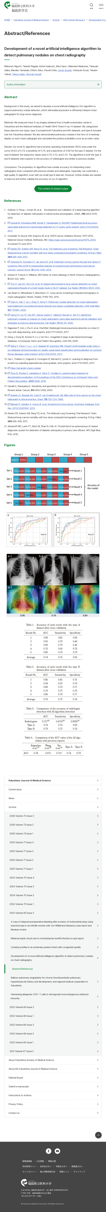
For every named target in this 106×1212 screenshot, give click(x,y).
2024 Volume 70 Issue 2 (22, 895)
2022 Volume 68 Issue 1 (22, 1042)
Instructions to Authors (20, 1095)
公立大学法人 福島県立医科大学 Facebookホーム (48, 1151)
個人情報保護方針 (47, 1171)
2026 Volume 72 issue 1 (21, 833)
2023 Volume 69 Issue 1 (22, 1016)
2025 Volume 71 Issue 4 (22, 842)
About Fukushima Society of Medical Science (31, 1060)
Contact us (14, 1113)
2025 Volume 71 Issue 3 (22, 851)
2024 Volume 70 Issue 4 (22, 877)
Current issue (15, 789)
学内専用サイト (29, 1166)
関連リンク (64, 1171)
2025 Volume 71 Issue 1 (21, 868)
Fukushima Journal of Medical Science (30, 780)
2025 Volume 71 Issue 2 (21, 860)
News (11, 798)
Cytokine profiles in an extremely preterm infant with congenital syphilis (46, 947)
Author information (16, 84)
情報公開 (52, 1161)
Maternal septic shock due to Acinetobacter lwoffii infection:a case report (47, 938)
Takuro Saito (18, 74)
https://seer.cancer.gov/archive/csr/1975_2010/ (72, 239)
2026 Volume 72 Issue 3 (22, 816)
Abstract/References (22, 968)
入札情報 (40, 1161)
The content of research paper (53, 188)
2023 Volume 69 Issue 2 (22, 1007)
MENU (101, 8)
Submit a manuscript (19, 1086)
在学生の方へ (46, 1166)
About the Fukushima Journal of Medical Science (33, 1068)
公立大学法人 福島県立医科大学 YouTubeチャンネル (57, 1151)
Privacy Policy (16, 1104)
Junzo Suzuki (64, 70)
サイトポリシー (29, 1171)
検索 (91, 8)
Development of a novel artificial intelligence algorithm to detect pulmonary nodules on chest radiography (52, 958)
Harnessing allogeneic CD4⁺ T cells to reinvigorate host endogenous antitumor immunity (50, 996)
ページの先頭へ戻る (98, 1135)
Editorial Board (16, 1077)
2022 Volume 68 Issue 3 (22, 1024)
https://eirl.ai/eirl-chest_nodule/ (25, 368)
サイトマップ (79, 1171)
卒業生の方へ (61, 1166)
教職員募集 (27, 1161)
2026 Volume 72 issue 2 (22, 824)
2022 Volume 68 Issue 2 (22, 1033)
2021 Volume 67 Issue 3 (22, 1051)
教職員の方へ (77, 1166)
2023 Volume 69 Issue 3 (22, 913)
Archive (12, 807)
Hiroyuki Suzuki (33, 74)
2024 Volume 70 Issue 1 (22, 904)
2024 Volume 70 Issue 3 (22, 886)
